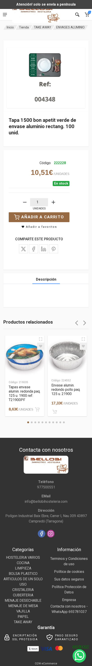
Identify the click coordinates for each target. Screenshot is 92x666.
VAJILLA (23, 611)
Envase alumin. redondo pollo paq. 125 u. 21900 (65, 389)
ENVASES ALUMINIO (70, 27)
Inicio (10, 27)
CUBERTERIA (23, 595)
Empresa (69, 600)
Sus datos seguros (69, 579)
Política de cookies (69, 571)
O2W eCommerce (46, 663)
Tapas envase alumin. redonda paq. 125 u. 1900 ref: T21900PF (24, 393)
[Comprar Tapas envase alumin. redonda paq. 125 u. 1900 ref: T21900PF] (37, 409)
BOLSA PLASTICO (23, 573)
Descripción (46, 279)
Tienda (24, 27)
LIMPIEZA (23, 568)
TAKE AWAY (42, 27)
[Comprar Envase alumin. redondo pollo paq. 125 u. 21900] (55, 412)
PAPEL (23, 616)
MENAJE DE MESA (23, 606)
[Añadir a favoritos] (40, 346)
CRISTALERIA (23, 590)
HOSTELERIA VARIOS (23, 557)
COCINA (23, 563)
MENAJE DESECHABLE (23, 600)
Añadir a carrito (42, 217)
